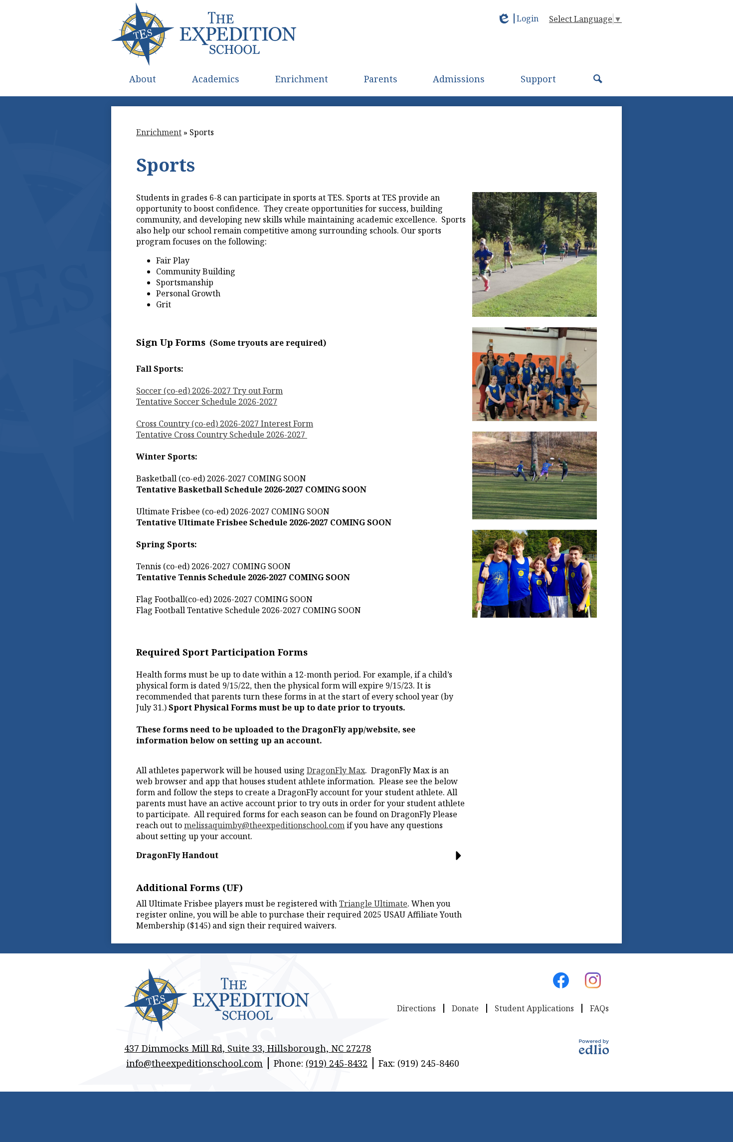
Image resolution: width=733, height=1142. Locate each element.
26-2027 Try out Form (209, 390)
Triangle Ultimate (373, 903)
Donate (465, 1008)
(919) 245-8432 (336, 1063)
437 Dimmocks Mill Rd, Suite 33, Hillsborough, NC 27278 (247, 1048)
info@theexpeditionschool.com (194, 1063)
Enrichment (159, 132)
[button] (142, 78)
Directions (416, 1008)
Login (518, 18)
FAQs (599, 1008)
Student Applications (534, 1008)
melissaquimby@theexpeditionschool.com (264, 825)
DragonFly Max (336, 770)
